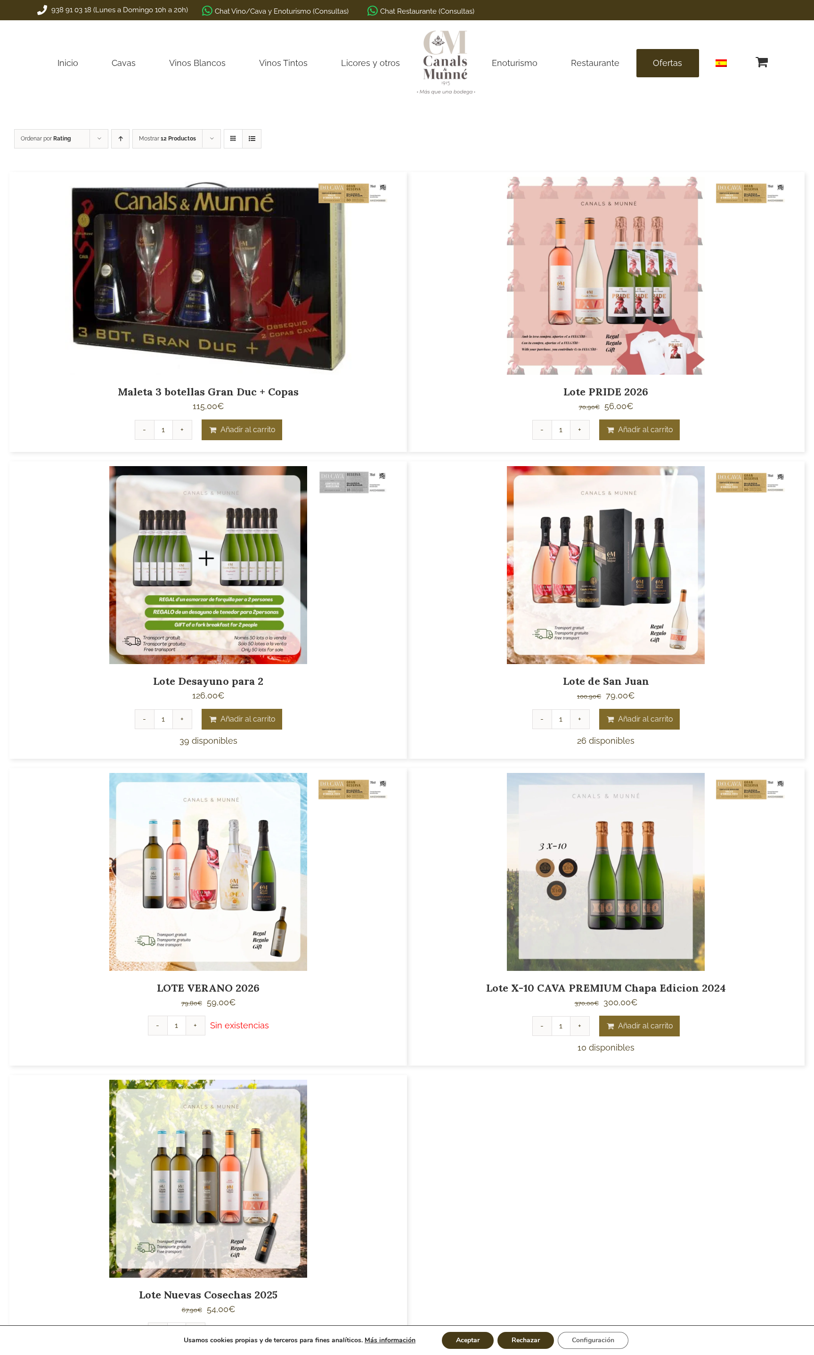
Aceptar (468, 1340)
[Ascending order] (120, 138)
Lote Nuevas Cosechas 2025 (208, 1294)
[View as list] (252, 139)
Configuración (593, 1340)
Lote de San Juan (606, 681)
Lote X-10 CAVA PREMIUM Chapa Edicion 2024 (606, 987)
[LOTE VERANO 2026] (208, 872)
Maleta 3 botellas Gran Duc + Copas (208, 391)
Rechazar (526, 1340)
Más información (390, 1340)
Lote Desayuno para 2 (208, 681)
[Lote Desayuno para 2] (208, 565)
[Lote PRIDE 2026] (606, 276)
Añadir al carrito (248, 429)
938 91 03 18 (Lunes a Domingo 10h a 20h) (118, 10)
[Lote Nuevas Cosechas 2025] (208, 1179)
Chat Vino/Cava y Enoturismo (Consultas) (282, 11)
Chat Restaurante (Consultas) (427, 11)
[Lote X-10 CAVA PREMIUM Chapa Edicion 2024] (606, 872)
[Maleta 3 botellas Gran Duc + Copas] (208, 276)
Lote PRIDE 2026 (605, 391)
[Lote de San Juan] (606, 565)
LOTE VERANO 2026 (208, 987)
